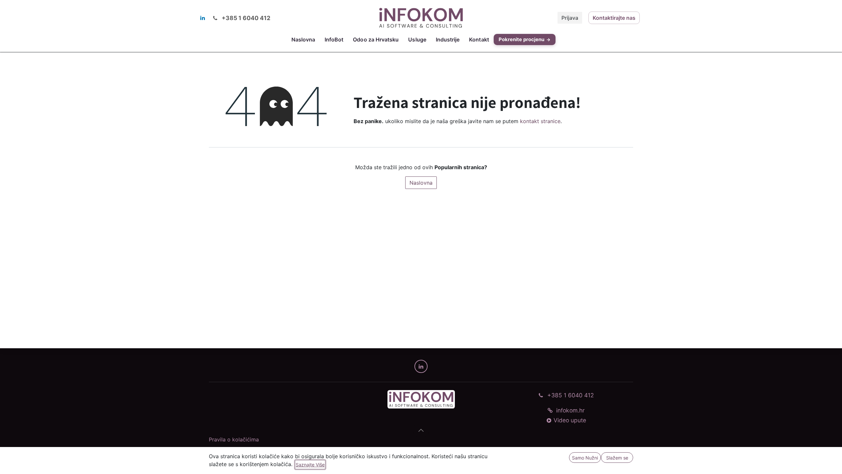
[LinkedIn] (202, 18)
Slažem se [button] (617, 458)
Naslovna (421, 182)
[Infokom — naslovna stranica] (421, 399)
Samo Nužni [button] (585, 458)
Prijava (569, 17)
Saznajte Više (310, 464)
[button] (421, 430)
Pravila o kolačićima (234, 439)
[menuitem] (303, 39)
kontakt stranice (540, 121)
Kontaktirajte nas (614, 17)
